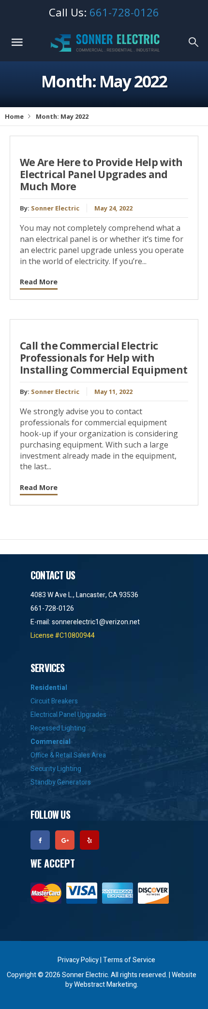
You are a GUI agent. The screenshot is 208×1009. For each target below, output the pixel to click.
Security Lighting (55, 769)
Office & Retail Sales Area (68, 755)
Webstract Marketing (105, 985)
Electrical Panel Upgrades (68, 715)
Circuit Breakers (54, 701)
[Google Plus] (66, 839)
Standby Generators (60, 782)
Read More (39, 281)
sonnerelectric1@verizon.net (96, 622)
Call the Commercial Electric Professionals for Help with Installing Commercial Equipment (103, 358)
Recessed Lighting (58, 728)
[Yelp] (91, 839)
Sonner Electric (55, 208)
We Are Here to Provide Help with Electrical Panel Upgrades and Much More (101, 174)
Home (14, 116)
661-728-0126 (124, 12)
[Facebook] (41, 839)
